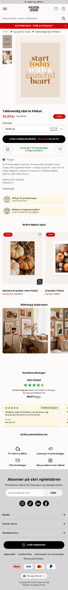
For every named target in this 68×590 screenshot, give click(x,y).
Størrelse (7, 123)
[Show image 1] (7, 41)
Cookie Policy (25, 554)
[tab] (56, 9)
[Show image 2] (7, 57)
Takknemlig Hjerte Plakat (47, 31)
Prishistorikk (8, 188)
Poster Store (41, 582)
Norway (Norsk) (34, 576)
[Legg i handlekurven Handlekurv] (40, 282)
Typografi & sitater (22, 31)
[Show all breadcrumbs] (6, 31)
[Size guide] (8, 149)
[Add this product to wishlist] (60, 149)
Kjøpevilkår (9, 554)
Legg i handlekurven (34, 139)
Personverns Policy (34, 558)
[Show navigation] (5, 8)
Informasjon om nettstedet (49, 554)
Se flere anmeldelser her (34, 434)
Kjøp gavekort (36, 545)
